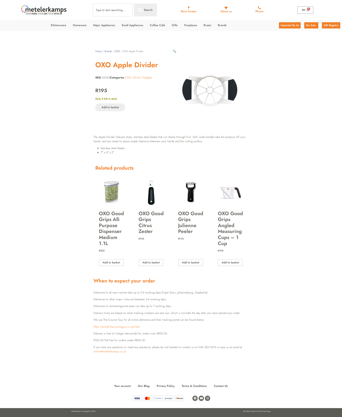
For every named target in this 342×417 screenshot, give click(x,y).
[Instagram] (207, 398)
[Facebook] (195, 398)
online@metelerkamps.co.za (110, 351)
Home (98, 51)
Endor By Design (264, 411)
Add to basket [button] (111, 262)
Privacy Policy (166, 386)
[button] (174, 51)
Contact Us (221, 386)
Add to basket (110, 107)
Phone (259, 11)
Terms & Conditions (194, 386)
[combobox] (113, 10)
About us (226, 11)
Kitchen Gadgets (142, 77)
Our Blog (144, 386)
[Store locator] (188, 7)
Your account (122, 386)
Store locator (189, 11)
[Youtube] (201, 398)
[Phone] (259, 7)
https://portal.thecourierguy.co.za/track (117, 327)
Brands (108, 51)
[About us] (226, 7)
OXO (117, 51)
